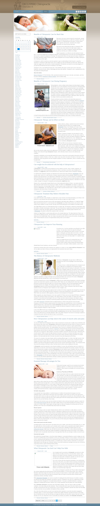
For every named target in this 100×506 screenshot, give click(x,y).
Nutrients (17, 136)
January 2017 (18, 75)
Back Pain (17, 120)
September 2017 (18, 67)
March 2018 (17, 59)
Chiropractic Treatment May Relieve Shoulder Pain (51, 194)
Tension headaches (19, 141)
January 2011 (18, 115)
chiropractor (45, 191)
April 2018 (17, 57)
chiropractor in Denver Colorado (49, 76)
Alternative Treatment (19, 119)
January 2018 (18, 61)
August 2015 (17, 96)
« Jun (16, 52)
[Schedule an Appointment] (79, 8)
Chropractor (42, 78)
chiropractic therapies (46, 162)
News (45, 11)
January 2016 (18, 89)
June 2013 (17, 102)
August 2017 (17, 68)
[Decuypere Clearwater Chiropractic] (32, 9)
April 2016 (17, 85)
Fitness (16, 130)
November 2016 (18, 77)
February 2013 (18, 106)
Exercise (17, 128)
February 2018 (18, 60)
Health (16, 131)
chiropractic (81, 100)
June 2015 (17, 98)
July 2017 (17, 69)
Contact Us (52, 11)
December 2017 (18, 63)
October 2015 (18, 93)
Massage (51, 445)
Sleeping (17, 140)
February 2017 (18, 73)
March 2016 (17, 86)
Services (31, 11)
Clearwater (46, 253)
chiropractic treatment (50, 117)
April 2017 (17, 71)
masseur (56, 328)
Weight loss (17, 144)
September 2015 (18, 94)
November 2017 (18, 64)
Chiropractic (38, 78)
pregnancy (55, 117)
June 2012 (17, 110)
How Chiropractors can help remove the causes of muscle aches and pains (59, 319)
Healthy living (18, 132)
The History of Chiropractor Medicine (47, 256)
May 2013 (17, 104)
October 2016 (18, 79)
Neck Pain (17, 135)
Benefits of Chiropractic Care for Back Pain (49, 34)
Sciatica (16, 139)
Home (17, 11)
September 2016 (18, 80)
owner (45, 37)
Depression (17, 127)
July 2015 (17, 97)
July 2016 (17, 81)
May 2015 (17, 100)
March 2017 (17, 72)
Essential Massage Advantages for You (47, 361)
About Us (23, 11)
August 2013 (17, 101)
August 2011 (17, 114)
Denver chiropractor (38, 75)
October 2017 (18, 65)
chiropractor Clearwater (42, 478)
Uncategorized (18, 143)
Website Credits (63, 504)
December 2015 (18, 90)
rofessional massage (41, 402)
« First (43, 500)
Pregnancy (17, 137)
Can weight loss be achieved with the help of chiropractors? (54, 164)
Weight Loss (52, 191)
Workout (17, 147)
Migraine (17, 133)
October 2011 (18, 112)
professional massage (38, 429)
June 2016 (17, 83)
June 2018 (17, 56)
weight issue (49, 191)
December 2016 (18, 76)
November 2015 (18, 92)
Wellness (17, 145)
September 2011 (18, 113)
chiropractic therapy (52, 162)
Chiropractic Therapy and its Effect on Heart (49, 120)
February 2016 (18, 88)
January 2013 (18, 108)
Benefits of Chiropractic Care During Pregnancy (50, 81)
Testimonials (38, 11)
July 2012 (17, 109)
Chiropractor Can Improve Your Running (48, 224)
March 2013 (17, 105)
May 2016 (17, 84)
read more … (36, 219)
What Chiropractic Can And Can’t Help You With (51, 448)
